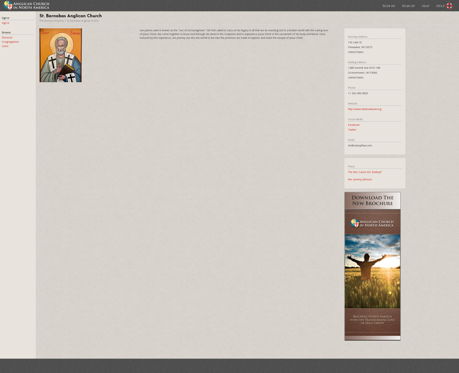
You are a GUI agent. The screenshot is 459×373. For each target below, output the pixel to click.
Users (5, 46)
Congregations (10, 41)
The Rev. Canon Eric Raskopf (364, 172)
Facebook (353, 124)
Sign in (388, 6)
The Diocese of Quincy (51, 20)
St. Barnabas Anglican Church (83, 20)
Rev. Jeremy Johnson (360, 179)
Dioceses (7, 37)
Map (425, 6)
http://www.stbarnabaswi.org (364, 109)
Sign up (408, 6)
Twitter (352, 129)
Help (440, 6)
